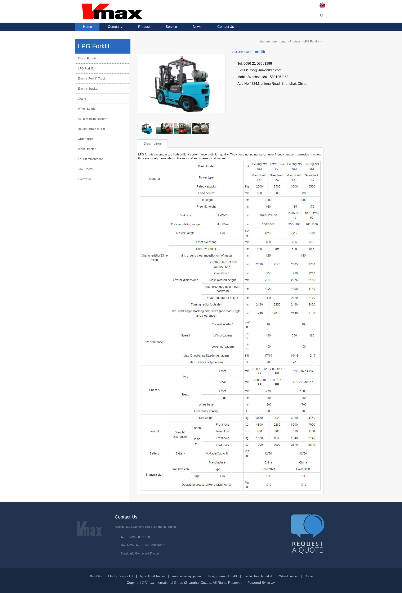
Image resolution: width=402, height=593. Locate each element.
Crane (82, 98)
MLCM (271, 582)
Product (144, 26)
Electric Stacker (88, 88)
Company (115, 26)
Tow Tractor (85, 169)
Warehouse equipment (187, 576)
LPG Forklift (86, 68)
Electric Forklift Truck (92, 78)
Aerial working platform (93, 118)
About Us (95, 576)
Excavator (84, 179)
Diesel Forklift (87, 58)
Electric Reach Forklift (258, 576)
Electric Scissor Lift (120, 576)
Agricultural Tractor (152, 576)
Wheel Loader (87, 108)
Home (87, 26)
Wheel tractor (87, 148)
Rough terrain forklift (91, 128)
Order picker (86, 138)
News (197, 26)
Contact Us (225, 26)
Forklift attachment (90, 158)
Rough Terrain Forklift (222, 576)
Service (171, 26)
